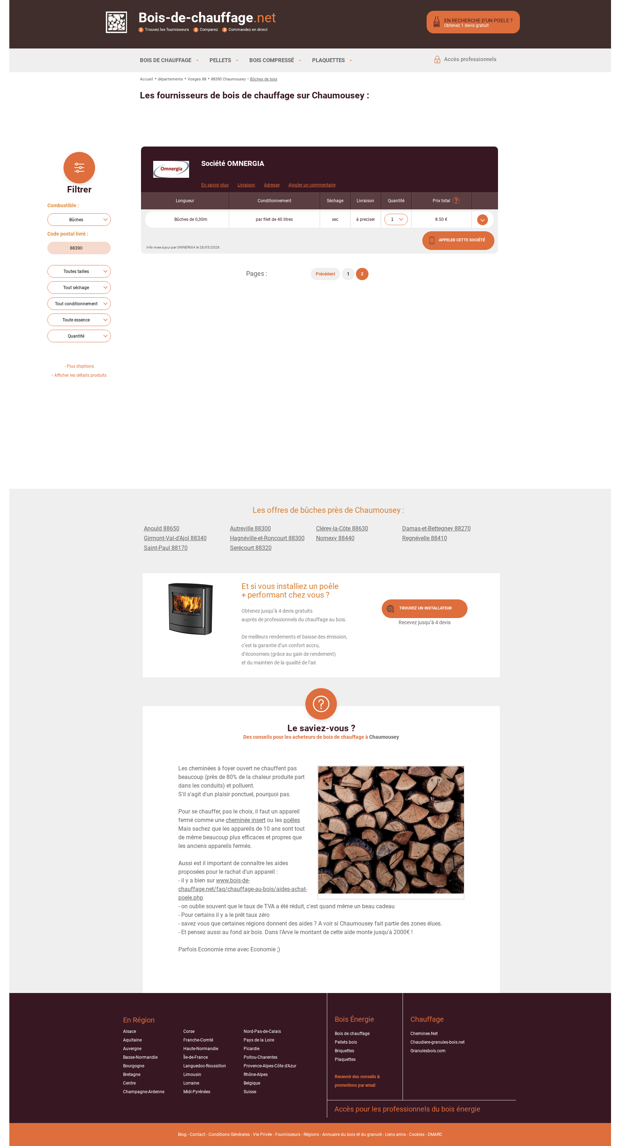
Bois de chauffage (352, 1033)
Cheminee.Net (424, 1033)
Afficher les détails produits (80, 375)
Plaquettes (345, 1059)
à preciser (365, 219)
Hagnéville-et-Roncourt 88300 (267, 538)
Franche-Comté (198, 1040)
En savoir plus (215, 184)
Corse (188, 1031)
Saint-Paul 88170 (166, 547)
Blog (182, 1134)
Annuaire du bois (338, 1134)
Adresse (272, 184)
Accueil (146, 79)
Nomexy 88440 (335, 538)
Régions (311, 1134)
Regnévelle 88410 (424, 538)
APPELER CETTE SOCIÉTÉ (462, 240)
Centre (129, 1083)
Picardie (251, 1048)
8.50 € (441, 219)
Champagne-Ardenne (143, 1091)
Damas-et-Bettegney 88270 (436, 528)
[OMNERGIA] (171, 169)
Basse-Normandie (140, 1057)
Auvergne (132, 1048)
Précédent (325, 274)
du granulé (371, 1134)
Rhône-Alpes (256, 1074)
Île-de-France (195, 1057)
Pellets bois (346, 1042)
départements (170, 79)
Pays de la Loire (259, 1040)
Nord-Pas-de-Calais (262, 1031)
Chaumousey (384, 737)
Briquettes (344, 1050)
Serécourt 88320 (251, 547)
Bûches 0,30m (190, 219)
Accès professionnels (470, 59)
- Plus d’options (79, 366)
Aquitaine (132, 1040)
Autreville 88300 (250, 528)
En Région (139, 1020)
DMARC (435, 1134)
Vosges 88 (197, 79)
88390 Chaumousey (228, 79)
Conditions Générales (229, 1134)
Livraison (246, 184)
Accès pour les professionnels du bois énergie (407, 1109)
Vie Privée (262, 1134)
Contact (197, 1134)
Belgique (252, 1083)
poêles (291, 820)
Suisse (250, 1091)
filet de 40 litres (274, 219)
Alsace (129, 1031)
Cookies (416, 1134)
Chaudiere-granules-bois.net (437, 1042)
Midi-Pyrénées (196, 1091)
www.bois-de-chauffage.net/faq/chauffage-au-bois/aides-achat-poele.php (242, 889)
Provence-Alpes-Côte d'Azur (270, 1065)
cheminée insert (246, 820)
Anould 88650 (161, 528)
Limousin (192, 1074)
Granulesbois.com (428, 1050)
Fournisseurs (287, 1134)
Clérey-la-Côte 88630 (342, 528)
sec (335, 219)
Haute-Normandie (200, 1048)
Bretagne (131, 1074)
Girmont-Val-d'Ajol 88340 (175, 538)
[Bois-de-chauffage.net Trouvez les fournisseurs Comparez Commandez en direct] (116, 28)
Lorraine (191, 1083)
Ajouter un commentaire (311, 184)
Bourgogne (133, 1065)
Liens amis (395, 1134)
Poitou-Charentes (260, 1057)
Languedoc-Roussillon (204, 1065)
